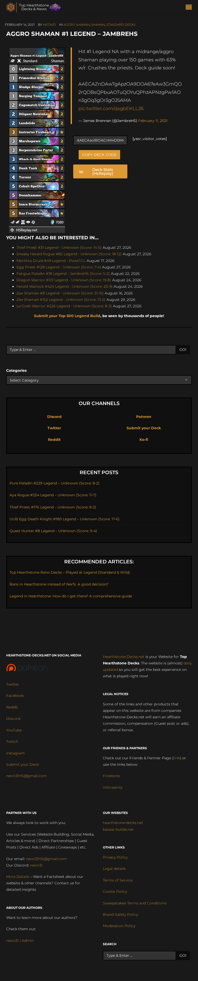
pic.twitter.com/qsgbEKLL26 (111, 108)
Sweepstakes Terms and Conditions (135, 903)
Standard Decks (120, 25)
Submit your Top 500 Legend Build (67, 316)
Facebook (15, 695)
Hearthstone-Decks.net (123, 656)
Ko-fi (143, 439)
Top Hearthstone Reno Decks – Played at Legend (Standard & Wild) (70, 572)
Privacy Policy (115, 857)
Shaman (98, 25)
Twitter (54, 428)
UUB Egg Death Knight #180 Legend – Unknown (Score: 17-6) (65, 519)
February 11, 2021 (153, 120)
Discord (54, 416)
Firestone (111, 775)
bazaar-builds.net (118, 829)
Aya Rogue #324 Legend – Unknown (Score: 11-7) (53, 495)
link (177, 758)
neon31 (49, 25)
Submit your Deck (144, 428)
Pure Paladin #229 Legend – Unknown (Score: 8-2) (55, 483)
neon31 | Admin (20, 940)
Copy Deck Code (99, 154)
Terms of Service (118, 880)
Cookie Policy (115, 891)
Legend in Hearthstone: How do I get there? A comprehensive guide (71, 596)
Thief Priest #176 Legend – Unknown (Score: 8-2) (53, 507)
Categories (16, 370)
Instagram (15, 753)
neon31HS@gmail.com (26, 775)
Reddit (54, 439)
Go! (182, 349)
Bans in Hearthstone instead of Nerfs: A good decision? (59, 584)
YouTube (14, 730)
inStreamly (112, 787)
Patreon (143, 416)
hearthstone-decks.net (123, 822)
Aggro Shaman (76, 25)
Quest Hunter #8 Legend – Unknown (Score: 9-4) (53, 531)
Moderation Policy (119, 926)
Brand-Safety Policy (120, 914)
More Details (17, 876)
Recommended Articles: (99, 562)
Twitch (12, 741)
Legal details (114, 868)
